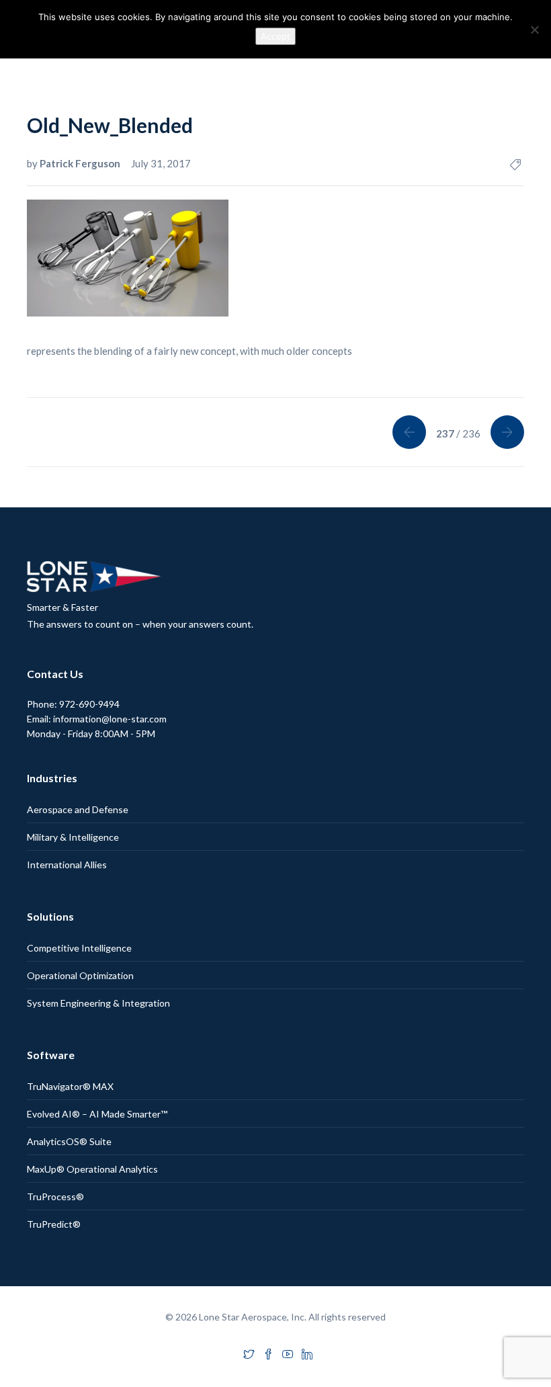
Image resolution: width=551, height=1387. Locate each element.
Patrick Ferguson (81, 163)
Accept (275, 36)
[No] (534, 29)
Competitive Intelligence (79, 948)
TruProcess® (55, 1196)
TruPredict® (54, 1224)
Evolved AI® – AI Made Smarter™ (97, 1114)
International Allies (67, 864)
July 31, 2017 (161, 163)
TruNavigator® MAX (70, 1086)
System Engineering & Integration (98, 1003)
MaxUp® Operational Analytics (92, 1169)
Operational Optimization (80, 975)
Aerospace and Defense (77, 809)
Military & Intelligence (73, 837)
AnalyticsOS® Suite (69, 1141)
